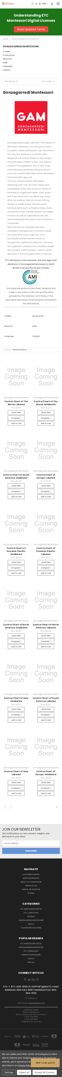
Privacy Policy (24, 1065)
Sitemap (31, 893)
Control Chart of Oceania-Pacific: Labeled (45, 551)
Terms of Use (31, 885)
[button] (30, 81)
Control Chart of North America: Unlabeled (16, 626)
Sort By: (8, 349)
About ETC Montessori (31, 882)
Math (5, 62)
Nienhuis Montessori (31, 955)
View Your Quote (45, 1062)
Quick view (16, 412)
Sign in (25, 889)
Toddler (6, 51)
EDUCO (31, 958)
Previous (4, 1074)
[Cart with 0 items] (51, 3)
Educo (31, 924)
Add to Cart (16, 423)
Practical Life (9, 55)
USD (44, 3)
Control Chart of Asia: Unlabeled (16, 700)
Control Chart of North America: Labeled (46, 626)
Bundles (31, 916)
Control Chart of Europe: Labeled (45, 476)
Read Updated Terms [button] (31, 29)
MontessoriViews (31, 878)
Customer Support (31, 874)
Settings (8, 1072)
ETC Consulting (31, 913)
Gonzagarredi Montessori (31, 920)
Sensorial (7, 58)
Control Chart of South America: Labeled (46, 700)
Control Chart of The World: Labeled (16, 403)
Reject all (24, 1072)
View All (31, 962)
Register (36, 889)
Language (7, 66)
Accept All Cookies (45, 1072)
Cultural (6, 70)
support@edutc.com (36, 1003)
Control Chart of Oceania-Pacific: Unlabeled (16, 551)
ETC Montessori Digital (31, 909)
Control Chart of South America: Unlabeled (16, 476)
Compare (15, 418)
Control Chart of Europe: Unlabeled (45, 773)
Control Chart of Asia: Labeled (16, 773)
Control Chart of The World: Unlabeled (46, 403)
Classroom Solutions (31, 927)
